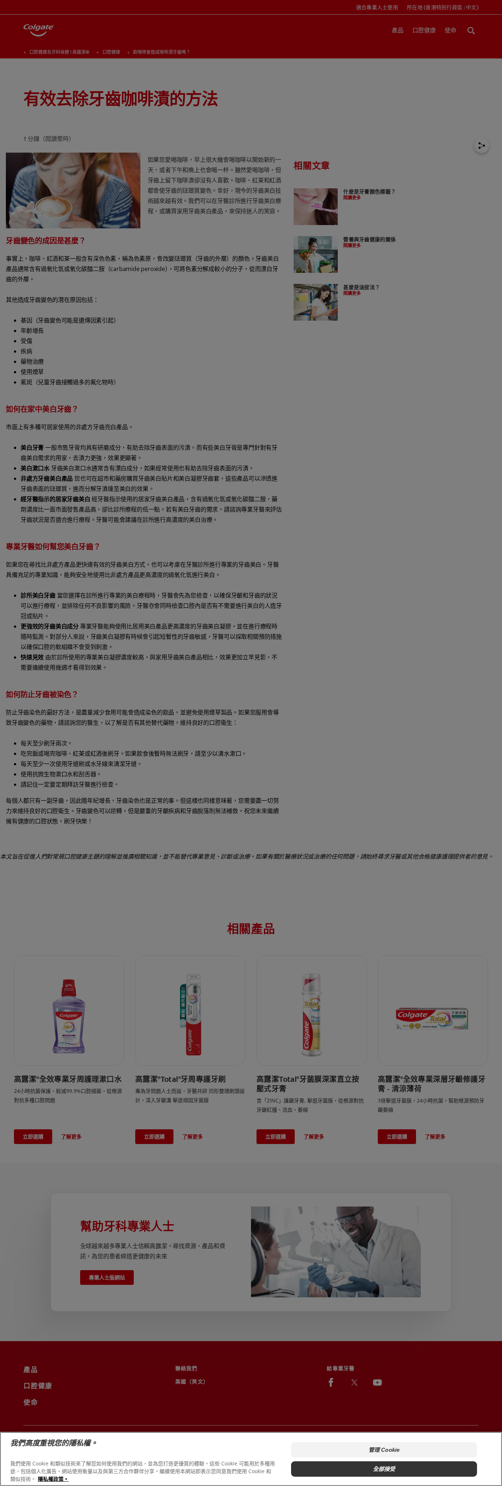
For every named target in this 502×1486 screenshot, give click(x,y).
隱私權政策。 (53, 1478)
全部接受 (384, 1469)
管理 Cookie (384, 1450)
